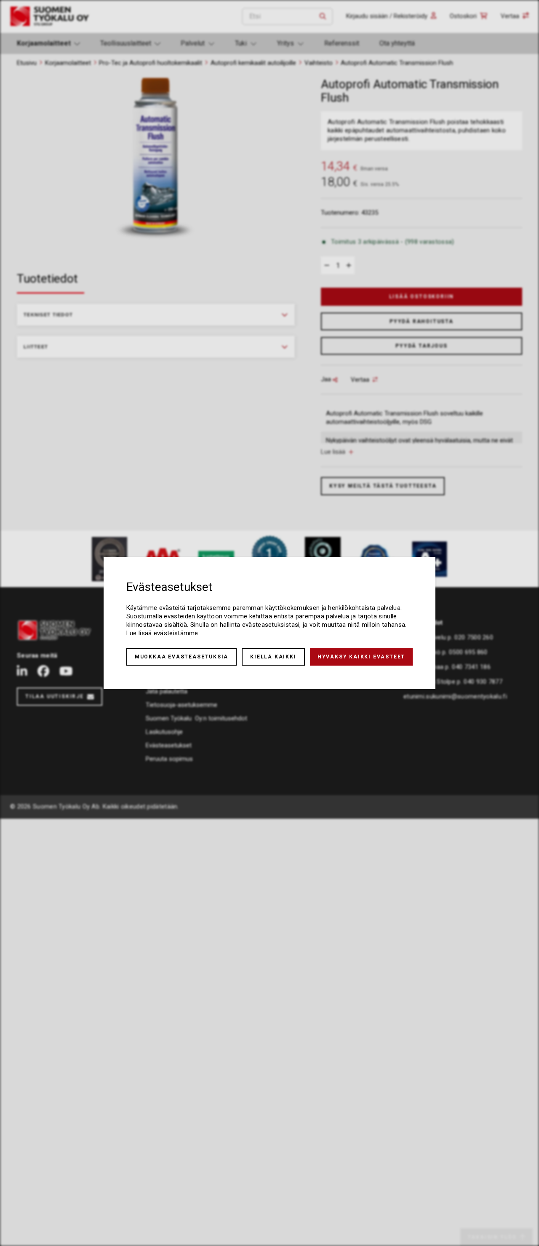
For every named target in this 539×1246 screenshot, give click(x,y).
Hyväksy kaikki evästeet (361, 657)
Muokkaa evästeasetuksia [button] (181, 657)
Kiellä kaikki (273, 657)
